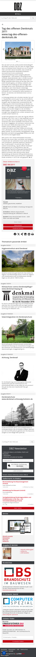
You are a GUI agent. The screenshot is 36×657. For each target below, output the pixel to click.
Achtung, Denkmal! (10, 357)
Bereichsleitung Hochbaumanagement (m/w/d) (15, 482)
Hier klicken (19, 466)
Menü (19, 14)
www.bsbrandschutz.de (9, 590)
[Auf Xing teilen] (22, 235)
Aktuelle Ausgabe (8, 536)
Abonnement (18, 225)
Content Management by (8, 653)
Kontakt (11, 651)
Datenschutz (24, 649)
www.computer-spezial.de (10, 614)
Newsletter (4, 649)
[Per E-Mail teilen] (29, 234)
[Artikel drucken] (32, 234)
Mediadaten (6, 538)
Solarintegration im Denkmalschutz (17, 317)
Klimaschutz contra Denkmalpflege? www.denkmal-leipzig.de (17, 288)
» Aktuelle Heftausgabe (26, 549)
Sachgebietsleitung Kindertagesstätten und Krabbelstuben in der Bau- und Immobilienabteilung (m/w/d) (17, 499)
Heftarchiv (6, 541)
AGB (18, 649)
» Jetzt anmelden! (18, 471)
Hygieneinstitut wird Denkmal (14, 248)
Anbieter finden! (19, 641)
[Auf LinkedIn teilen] (25, 235)
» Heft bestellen (24, 553)
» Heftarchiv (23, 551)
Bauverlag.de (5, 655)
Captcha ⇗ (24, 467)
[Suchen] (33, 18)
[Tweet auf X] (18, 235)
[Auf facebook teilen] (15, 235)
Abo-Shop (5, 539)
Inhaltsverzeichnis (18, 228)
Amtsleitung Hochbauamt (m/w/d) (14, 490)
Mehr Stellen (18, 508)
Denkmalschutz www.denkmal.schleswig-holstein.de (17, 398)
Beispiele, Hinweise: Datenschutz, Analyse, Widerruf (15, 474)
